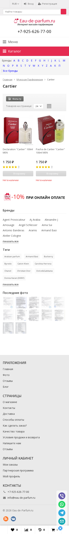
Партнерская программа (18, 470)
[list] (55, 106)
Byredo (8, 263)
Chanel (7, 270)
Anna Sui (47, 225)
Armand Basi (49, 230)
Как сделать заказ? (15, 425)
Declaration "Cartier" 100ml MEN (18, 151)
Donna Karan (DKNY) (14, 278)
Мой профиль (11, 476)
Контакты (9, 408)
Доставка (9, 413)
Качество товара (13, 431)
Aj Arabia (35, 219)
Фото (6, 375)
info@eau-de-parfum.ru (21, 497)
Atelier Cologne (12, 235)
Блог (6, 386)
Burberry (48, 256)
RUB (14, 3)
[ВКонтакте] (13, 519)
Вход (30, 3)
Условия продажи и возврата (21, 437)
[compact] (60, 106)
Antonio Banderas (13, 230)
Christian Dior (24, 270)
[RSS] (6, 519)
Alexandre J (51, 219)
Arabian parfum (12, 256)
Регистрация (49, 3)
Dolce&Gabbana (44, 270)
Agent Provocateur (14, 219)
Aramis (33, 230)
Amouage (8, 225)
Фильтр (16, 98)
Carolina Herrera (43, 263)
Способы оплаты (13, 419)
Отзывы (8, 381)
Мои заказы (10, 464)
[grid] (49, 106)
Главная (8, 369)
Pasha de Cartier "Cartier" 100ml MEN (50, 151)
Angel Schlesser (28, 225)
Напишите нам (12, 443)
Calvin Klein (23, 263)
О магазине (10, 402)
